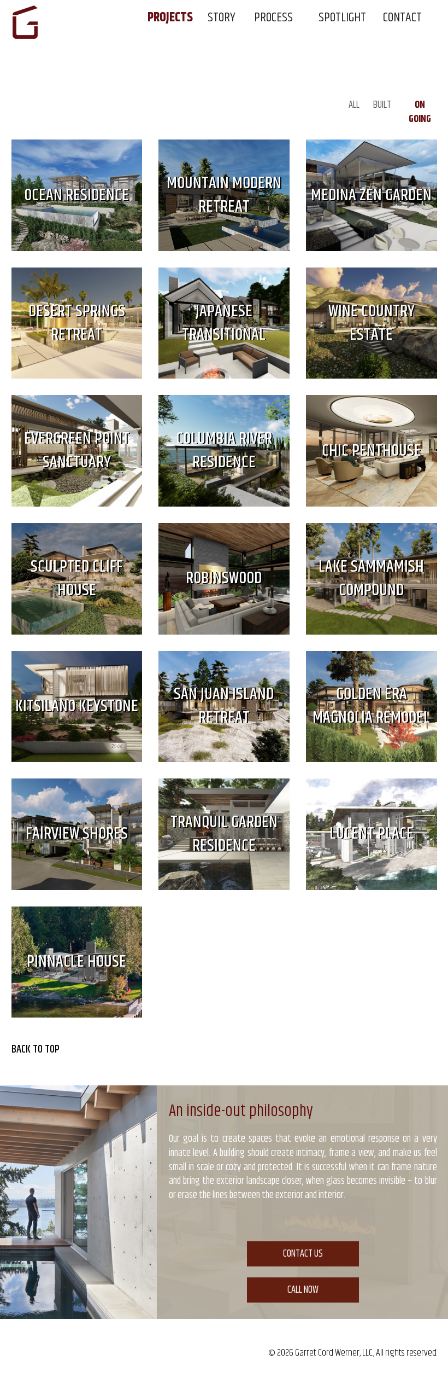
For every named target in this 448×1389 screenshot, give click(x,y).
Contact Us (303, 1254)
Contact (402, 17)
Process (273, 17)
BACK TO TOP (35, 1050)
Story (221, 17)
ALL (354, 105)
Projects (170, 17)
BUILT (382, 105)
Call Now (303, 1290)
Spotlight (342, 17)
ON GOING (420, 112)
